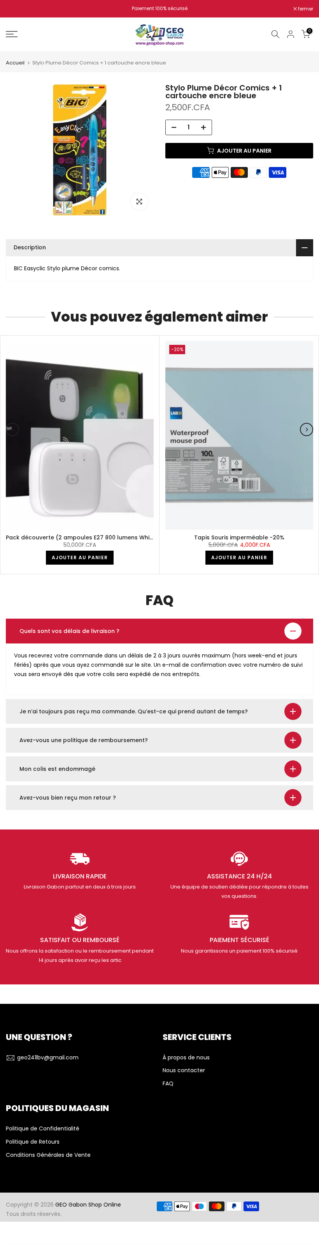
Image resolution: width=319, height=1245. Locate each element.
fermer (17, 9)
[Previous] (12, 429)
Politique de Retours (33, 1142)
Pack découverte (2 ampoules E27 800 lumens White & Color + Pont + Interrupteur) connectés (140, 537)
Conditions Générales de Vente (48, 1155)
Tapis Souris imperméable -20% (239, 537)
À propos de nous (186, 1057)
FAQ (168, 1083)
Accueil (15, 62)
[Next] (306, 429)
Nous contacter (184, 1070)
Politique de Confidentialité (42, 1128)
